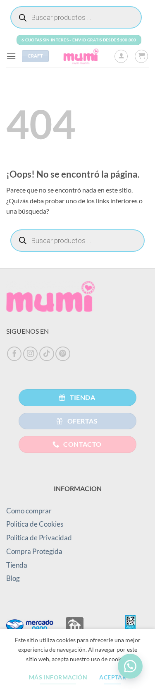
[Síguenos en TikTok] (46, 354)
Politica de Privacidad (39, 537)
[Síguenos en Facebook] (14, 354)
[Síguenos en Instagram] (30, 354)
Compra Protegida (34, 551)
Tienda (16, 565)
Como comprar (29, 510)
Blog (13, 578)
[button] (11, 56)
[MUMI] (81, 56)
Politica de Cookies (34, 524)
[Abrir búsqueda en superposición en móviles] (76, 17)
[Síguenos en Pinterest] (62, 354)
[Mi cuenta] (121, 56)
